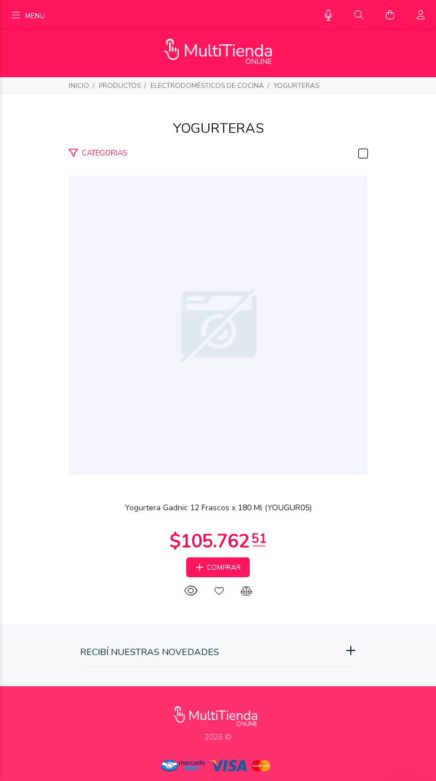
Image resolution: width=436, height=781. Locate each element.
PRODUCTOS (120, 85)
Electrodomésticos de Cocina (207, 85)
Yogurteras (296, 85)
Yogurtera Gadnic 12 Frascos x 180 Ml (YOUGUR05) (218, 507)
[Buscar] (359, 15)
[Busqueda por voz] (328, 15)
